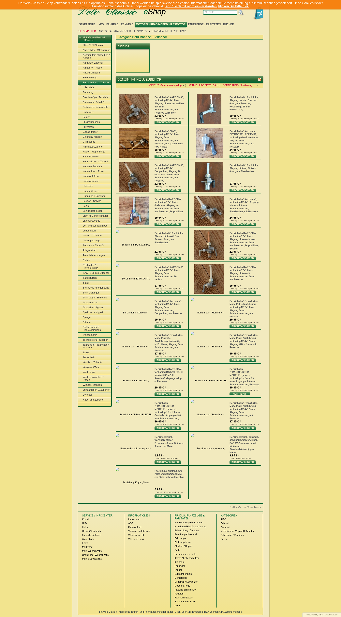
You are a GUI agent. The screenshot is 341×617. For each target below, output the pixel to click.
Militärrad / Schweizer (186, 581)
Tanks (86, 352)
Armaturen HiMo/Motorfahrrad (190, 526)
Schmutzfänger (91, 292)
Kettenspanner (91, 181)
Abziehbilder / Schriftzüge (96, 50)
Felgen (86, 117)
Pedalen (179, 593)
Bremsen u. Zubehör (94, 102)
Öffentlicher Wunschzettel (95, 555)
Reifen (86, 260)
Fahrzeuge (180, 538)
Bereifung (88, 92)
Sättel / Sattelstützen (185, 601)
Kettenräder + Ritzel (93, 171)
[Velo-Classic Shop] (127, 11)
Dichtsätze (88, 112)
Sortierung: (231, 85)
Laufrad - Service (92, 201)
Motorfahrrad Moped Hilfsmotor (160, 24)
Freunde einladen (91, 535)
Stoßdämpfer (90, 335)
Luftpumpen (89, 230)
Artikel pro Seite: (200, 85)
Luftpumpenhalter (183, 574)
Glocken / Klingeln (92, 136)
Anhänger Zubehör (93, 62)
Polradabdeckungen (94, 255)
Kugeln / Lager (91, 191)
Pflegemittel (89, 250)
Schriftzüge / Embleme (95, 297)
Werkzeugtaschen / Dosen (93, 378)
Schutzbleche (90, 302)
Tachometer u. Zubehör (95, 340)
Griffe (177, 550)
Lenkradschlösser (92, 211)
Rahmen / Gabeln (183, 597)
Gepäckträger (90, 132)
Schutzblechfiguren (93, 307)
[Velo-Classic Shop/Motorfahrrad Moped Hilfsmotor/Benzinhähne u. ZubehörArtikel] (259, 79)
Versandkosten (331, 614)
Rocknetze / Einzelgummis (90, 266)
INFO (101, 24)
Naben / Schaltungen (185, 589)
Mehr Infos (239, 394)
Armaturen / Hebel (92, 67)
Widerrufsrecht (136, 535)
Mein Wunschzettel (92, 551)
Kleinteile (88, 186)
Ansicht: (153, 85)
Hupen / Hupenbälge (94, 151)
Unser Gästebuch (91, 531)
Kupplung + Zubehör (94, 196)
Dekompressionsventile (95, 107)
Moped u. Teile (182, 585)
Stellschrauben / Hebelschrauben (92, 328)
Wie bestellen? (136, 539)
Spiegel (87, 317)
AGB (130, 523)
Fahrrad (112, 24)
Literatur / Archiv (91, 220)
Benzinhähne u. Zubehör (168, 31)
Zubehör (89, 87)
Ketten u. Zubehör (92, 166)
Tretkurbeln (89, 357)
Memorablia (180, 578)
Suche (209, 12)
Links (85, 527)
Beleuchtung (89, 77)
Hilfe (84, 523)
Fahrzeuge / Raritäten (204, 24)
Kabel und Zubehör (93, 399)
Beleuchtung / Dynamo (186, 530)
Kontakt (86, 519)
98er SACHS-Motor (93, 45)
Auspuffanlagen (91, 72)
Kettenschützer (91, 176)
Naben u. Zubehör (92, 235)
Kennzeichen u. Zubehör (96, 161)
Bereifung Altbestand (185, 534)
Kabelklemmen (91, 156)
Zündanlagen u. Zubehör (96, 389)
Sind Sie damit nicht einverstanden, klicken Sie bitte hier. (207, 6)
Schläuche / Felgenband (96, 287)
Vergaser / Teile (91, 367)
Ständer (87, 322)
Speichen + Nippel (93, 312)
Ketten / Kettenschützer (186, 558)
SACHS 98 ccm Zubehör (96, 273)
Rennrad (127, 24)
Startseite (87, 24)
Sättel (86, 282)
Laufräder (179, 566)
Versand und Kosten (139, 531)
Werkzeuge (89, 372)
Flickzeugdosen (91, 122)
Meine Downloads (92, 559)
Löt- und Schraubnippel (95, 225)
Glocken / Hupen (183, 546)
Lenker (86, 206)
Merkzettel (87, 547)
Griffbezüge (89, 141)
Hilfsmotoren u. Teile (185, 554)
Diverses (87, 394)
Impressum (134, 519)
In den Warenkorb (167, 122)
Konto (85, 543)
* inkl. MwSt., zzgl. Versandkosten (245, 507)
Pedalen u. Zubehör (93, 245)
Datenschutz (135, 527)
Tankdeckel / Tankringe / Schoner (96, 346)
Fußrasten (88, 127)
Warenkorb (88, 539)
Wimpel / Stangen (92, 385)
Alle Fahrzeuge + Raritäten (188, 522)
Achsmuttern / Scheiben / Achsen (96, 56)
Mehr (177, 605)
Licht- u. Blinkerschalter (95, 215)
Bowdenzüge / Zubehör (95, 97)
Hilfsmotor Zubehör (93, 146)
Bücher (228, 24)
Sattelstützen (90, 278)
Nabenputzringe (91, 240)
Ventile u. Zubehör (92, 362)
